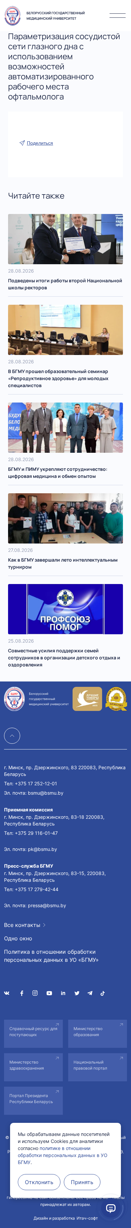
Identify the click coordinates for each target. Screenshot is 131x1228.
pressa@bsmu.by (47, 905)
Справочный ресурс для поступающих (33, 1031)
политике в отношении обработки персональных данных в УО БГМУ (62, 1155)
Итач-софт (87, 1218)
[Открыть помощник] (111, 1208)
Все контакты (22, 925)
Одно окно (18, 938)
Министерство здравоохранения (26, 1065)
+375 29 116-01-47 (36, 833)
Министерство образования (88, 1031)
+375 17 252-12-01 (36, 783)
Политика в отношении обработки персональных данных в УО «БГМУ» (51, 955)
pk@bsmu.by (42, 849)
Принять (82, 1182)
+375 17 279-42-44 (36, 889)
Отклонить (39, 1182)
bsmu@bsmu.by (45, 793)
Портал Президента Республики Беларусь (31, 1098)
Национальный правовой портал (90, 1065)
